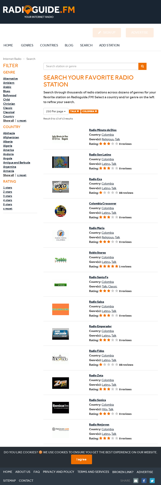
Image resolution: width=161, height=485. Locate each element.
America (8, 150)
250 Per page (55, 111)
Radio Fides (96, 351)
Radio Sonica (97, 400)
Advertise (145, 472)
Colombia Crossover (102, 203)
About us (22, 472)
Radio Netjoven (99, 424)
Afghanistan (11, 137)
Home (10, 45)
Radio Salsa (96, 302)
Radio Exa (95, 179)
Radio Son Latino (100, 154)
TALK (73, 111)
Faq (37, 472)
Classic (7, 108)
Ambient (8, 82)
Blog (69, 45)
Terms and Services (93, 472)
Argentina (9, 166)
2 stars (7, 191)
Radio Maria (96, 228)
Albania (8, 141)
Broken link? (123, 472)
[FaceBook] (146, 480)
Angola (7, 158)
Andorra (8, 154)
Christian (9, 103)
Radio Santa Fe (98, 277)
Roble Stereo (97, 252)
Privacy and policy (58, 472)
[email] (137, 480)
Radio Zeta (96, 375)
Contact (26, 480)
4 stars (7, 200)
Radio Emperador (100, 326)
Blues (6, 91)
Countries (49, 45)
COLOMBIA (88, 111)
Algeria (7, 145)
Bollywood (9, 95)
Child (6, 99)
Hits (104, 409)
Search (86, 45)
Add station (109, 45)
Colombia (108, 134)
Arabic (7, 87)
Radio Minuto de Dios (103, 130)
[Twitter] (154, 480)
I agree (82, 459)
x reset (21, 120)
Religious (108, 139)
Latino (106, 164)
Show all (8, 120)
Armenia (8, 171)
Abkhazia (9, 133)
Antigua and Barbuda (16, 162)
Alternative (10, 78)
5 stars (7, 204)
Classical (8, 112)
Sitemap (9, 480)
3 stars (7, 196)
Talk (117, 139)
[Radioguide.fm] (39, 11)
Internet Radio (12, 59)
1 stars (7, 187)
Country (8, 116)
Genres (27, 45)
